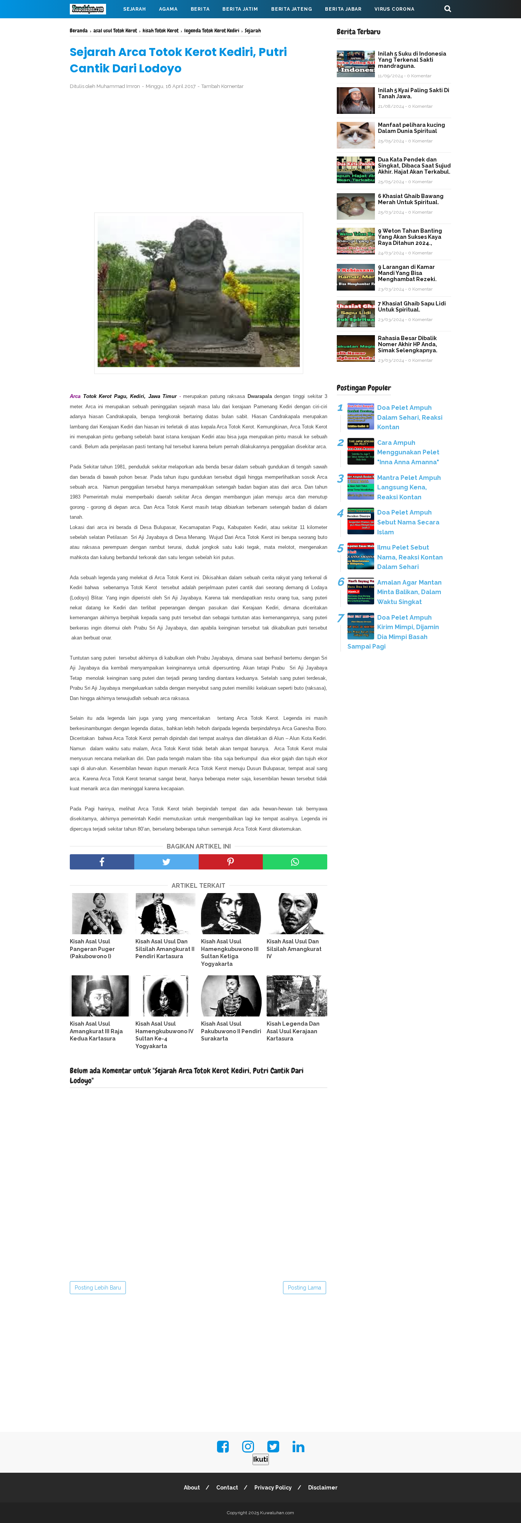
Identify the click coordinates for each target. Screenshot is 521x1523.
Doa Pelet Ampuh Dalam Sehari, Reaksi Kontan (409, 417)
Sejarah (134, 9)
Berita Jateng (291, 9)
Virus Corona (395, 9)
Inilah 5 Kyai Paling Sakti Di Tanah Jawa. (413, 93)
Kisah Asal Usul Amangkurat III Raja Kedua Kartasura (96, 1031)
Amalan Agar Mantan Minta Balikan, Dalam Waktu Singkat (409, 592)
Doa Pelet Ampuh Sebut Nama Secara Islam (408, 522)
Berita (200, 9)
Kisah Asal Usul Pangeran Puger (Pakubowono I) (92, 948)
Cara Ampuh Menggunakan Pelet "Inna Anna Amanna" (408, 452)
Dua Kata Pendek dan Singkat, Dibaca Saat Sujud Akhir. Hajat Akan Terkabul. (414, 166)
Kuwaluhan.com (277, 1512)
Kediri (286, 406)
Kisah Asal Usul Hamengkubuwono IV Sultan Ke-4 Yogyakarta (164, 1035)
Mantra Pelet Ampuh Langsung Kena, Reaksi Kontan (409, 487)
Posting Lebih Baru (98, 1288)
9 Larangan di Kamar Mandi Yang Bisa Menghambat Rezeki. (407, 273)
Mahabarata (93, 27)
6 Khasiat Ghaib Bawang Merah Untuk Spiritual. (411, 199)
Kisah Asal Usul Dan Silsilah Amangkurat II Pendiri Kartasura (165, 948)
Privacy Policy (273, 1488)
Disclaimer (323, 1488)
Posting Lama (304, 1288)
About (192, 1488)
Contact (227, 1488)
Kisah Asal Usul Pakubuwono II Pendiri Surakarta (231, 1031)
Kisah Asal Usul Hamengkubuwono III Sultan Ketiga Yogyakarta (230, 952)
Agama (168, 9)
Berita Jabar (343, 9)
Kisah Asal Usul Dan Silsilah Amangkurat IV (294, 948)
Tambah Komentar (222, 86)
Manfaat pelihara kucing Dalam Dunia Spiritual (411, 128)
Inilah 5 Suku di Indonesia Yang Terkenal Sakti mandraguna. (412, 60)
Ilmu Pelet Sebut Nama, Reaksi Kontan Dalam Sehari (410, 557)
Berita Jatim (240, 9)
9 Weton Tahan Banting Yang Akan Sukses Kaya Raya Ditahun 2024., (410, 237)
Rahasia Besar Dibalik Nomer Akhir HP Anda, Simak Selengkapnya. (407, 344)
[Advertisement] (198, 151)
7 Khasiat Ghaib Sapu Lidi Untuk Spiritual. (412, 306)
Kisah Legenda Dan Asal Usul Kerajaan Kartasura (293, 1031)
